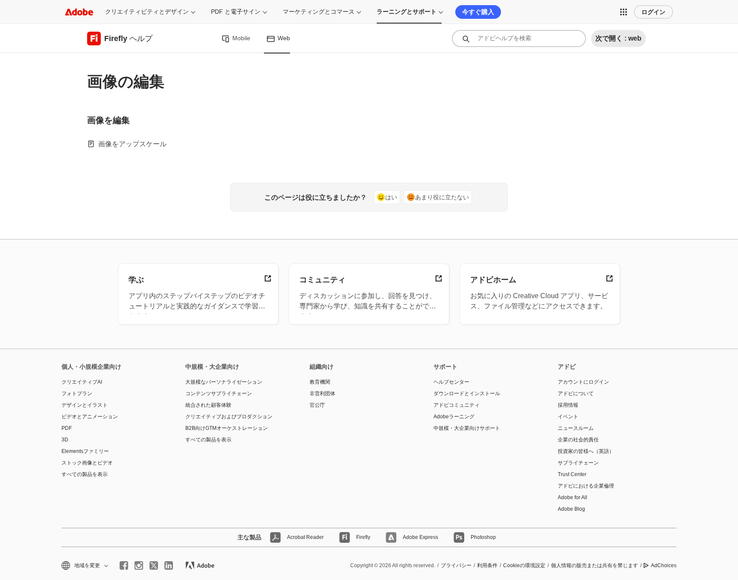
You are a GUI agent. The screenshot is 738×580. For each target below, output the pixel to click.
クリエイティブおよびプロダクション (228, 417)
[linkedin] (168, 565)
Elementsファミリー (85, 451)
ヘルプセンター (451, 382)
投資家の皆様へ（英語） (586, 451)
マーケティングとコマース (318, 11)
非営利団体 (322, 394)
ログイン (653, 12)
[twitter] (153, 565)
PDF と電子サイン (236, 11)
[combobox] (519, 38)
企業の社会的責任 (578, 440)
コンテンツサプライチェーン (218, 394)
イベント (568, 417)
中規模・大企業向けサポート (466, 428)
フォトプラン (77, 394)
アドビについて (576, 394)
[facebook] (124, 565)
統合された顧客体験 (208, 405)
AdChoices (663, 565)
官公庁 (317, 405)
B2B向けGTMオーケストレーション (226, 428)
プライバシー (456, 565)
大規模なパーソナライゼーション (223, 382)
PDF (67, 428)
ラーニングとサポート (406, 11)
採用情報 (568, 405)
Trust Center (572, 474)
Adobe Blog (571, 509)
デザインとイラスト (85, 405)
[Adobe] (79, 12)
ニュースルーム (576, 428)
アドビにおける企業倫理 (586, 486)
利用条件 (487, 565)
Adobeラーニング (453, 417)
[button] (623, 12)
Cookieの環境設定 (524, 565)
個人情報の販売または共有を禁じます (594, 565)
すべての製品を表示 (85, 474)
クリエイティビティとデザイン (147, 11)
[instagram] (139, 565)
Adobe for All (572, 497)
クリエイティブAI (82, 382)
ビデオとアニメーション (90, 417)
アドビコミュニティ (456, 405)
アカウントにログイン (583, 382)
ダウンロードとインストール (466, 394)
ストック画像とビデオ (87, 463)
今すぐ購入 (478, 11)
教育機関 (320, 382)
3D (65, 440)
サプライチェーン (578, 463)
